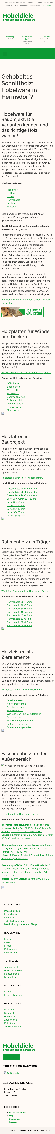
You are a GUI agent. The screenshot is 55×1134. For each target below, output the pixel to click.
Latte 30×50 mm (16, 502)
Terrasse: (11, 961)
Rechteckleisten (15, 707)
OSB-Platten (13, 383)
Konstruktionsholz (13, 995)
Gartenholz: (13, 1003)
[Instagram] (44, 54)
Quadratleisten (15, 700)
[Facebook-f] (38, 54)
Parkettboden (11, 914)
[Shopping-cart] (50, 54)
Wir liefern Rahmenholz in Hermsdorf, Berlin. (24, 591)
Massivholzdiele (12, 911)
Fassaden (12, 206)
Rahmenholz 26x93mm (19, 605)
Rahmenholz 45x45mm (19, 612)
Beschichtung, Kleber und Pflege (20, 924)
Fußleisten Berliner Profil (20, 720)
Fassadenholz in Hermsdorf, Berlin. (19, 814)
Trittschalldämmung (14, 921)
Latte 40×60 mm (16, 505)
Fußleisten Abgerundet (19, 727)
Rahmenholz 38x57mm (19, 608)
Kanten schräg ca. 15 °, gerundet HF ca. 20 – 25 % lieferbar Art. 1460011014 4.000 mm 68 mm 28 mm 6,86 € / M (27, 852)
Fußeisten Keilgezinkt (18, 724)
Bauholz (8, 991)
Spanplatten (13, 386)
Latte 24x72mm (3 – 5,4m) (21, 498)
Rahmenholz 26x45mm (19, 601)
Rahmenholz (13, 199)
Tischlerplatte (14, 407)
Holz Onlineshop (47, 5)
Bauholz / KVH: (14, 985)
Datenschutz (14, 1119)
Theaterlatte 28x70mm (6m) (22, 495)
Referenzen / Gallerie (18, 1112)
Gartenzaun (10, 1016)
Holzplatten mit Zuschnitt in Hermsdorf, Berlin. (26, 372)
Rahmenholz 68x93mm (19, 625)
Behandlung (10, 977)
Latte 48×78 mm (16, 515)
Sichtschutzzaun (12, 1026)
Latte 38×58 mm (16, 512)
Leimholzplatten (15, 403)
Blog (11, 1115)
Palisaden (9, 1009)
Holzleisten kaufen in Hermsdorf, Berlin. (22, 689)
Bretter (7, 946)
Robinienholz (11, 1023)
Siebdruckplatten (16, 400)
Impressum (14, 1122)
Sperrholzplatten (16, 396)
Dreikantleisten (15, 717)
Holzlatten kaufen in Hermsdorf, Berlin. (22, 477)
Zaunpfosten (10, 1020)
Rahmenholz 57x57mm (19, 618)
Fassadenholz (11, 952)
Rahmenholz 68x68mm (19, 622)
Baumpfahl (9, 1013)
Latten (10, 196)
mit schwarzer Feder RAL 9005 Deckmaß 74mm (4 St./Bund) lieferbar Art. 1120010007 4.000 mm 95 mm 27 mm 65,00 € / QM (27, 831)
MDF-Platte (13, 390)
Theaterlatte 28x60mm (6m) (22, 492)
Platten (11, 193)
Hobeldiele (18, 15)
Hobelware (13, 189)
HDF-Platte (13, 393)
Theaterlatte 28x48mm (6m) (22, 488)
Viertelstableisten (16, 703)
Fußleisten (9, 917)
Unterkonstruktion (13, 970)
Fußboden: (12, 905)
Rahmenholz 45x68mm (19, 615)
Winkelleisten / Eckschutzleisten (24, 713)
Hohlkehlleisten (15, 710)
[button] (5, 54)
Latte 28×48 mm (16, 508)
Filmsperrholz (14, 410)
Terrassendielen (12, 967)
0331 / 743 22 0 (44, 37)
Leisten (11, 203)
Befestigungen (11, 974)
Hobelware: (12, 933)
